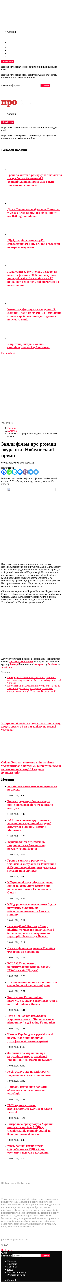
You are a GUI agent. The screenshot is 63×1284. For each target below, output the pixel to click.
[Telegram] (30, 472)
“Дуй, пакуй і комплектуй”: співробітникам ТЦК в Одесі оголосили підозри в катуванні (33, 244)
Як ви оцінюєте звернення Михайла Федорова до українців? (31, 950)
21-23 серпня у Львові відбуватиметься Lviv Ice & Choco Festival (29, 1109)
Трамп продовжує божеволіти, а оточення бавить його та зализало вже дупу (30, 805)
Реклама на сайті (16, 56)
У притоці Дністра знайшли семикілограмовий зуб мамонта (28, 345)
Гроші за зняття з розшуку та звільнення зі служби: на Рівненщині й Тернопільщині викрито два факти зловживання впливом (34, 180)
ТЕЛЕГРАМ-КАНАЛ (21, 661)
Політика (12, 45)
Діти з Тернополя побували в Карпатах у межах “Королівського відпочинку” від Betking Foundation (33, 213)
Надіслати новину (16, 53)
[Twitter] (36, 472)
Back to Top (7, 1250)
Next (12, 353)
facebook (52, 664)
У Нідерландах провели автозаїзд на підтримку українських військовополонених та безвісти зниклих (31, 909)
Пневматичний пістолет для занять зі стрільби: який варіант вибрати (32, 983)
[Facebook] (4, 472)
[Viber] (25, 472)
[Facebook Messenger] (20, 472)
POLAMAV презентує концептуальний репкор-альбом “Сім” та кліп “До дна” (28, 967)
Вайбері (14, 664)
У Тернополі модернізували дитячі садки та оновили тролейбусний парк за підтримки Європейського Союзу (30, 887)
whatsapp (7, 667)
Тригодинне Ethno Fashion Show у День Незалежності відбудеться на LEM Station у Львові (32, 1001)
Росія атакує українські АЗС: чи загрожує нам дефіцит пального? (29, 1073)
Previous (5, 353)
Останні (11, 31)
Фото (10, 50)
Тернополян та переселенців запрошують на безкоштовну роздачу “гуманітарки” (26, 845)
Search (46, 86)
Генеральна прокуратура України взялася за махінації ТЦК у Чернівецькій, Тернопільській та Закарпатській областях (30, 1129)
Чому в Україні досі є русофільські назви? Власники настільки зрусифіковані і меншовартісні (30, 1038)
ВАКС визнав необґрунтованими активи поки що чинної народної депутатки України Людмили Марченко (29, 825)
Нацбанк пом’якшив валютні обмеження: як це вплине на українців (27, 1090)
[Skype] (14, 472)
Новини (11, 42)
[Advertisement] (31, 387)
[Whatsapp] (9, 472)
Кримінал (12, 47)
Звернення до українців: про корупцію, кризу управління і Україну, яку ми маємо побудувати (30, 1056)
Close (4, 1252)
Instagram (38, 664)
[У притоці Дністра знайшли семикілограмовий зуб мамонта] (34, 331)
